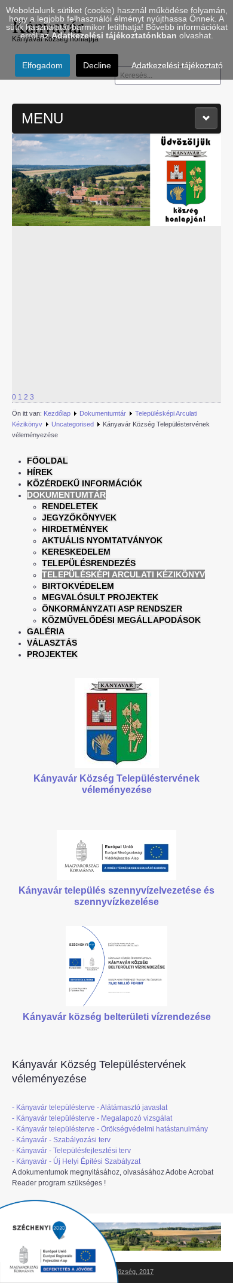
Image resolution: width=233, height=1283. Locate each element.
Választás (52, 642)
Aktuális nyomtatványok (102, 540)
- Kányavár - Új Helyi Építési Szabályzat (76, 1161)
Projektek (52, 654)
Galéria (46, 631)
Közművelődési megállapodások (121, 620)
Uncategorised (72, 424)
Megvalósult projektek (100, 597)
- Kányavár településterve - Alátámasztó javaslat (89, 1107)
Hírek (40, 472)
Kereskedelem (76, 551)
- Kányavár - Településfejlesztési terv (71, 1150)
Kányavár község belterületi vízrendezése (117, 1017)
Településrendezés (89, 563)
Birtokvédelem (78, 586)
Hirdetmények (75, 529)
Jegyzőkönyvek (79, 517)
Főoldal (47, 460)
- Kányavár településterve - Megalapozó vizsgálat (92, 1118)
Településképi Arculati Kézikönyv (123, 574)
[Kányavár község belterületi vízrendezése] (116, 965)
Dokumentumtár (102, 413)
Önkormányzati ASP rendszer (112, 608)
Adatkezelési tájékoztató (177, 65)
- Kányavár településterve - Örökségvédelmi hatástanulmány (110, 1129)
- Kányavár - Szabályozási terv (61, 1140)
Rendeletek (70, 506)
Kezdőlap (57, 413)
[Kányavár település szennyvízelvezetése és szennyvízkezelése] (116, 855)
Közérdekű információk (84, 483)
